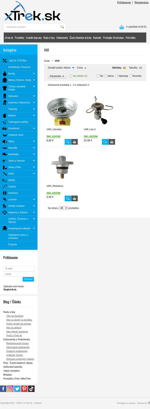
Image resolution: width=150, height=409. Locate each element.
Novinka (137, 76)
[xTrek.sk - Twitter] (17, 391)
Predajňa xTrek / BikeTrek (17, 378)
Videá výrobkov (11, 370)
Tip (101, 76)
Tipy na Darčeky (14, 316)
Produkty (19, 37)
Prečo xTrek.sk (14, 335)
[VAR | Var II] (99, 126)
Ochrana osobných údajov (20, 359)
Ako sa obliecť (13, 327)
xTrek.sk (9, 37)
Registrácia (141, 2)
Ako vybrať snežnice (17, 331)
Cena (80, 67)
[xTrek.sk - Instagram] (10, 391)
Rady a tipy (48, 37)
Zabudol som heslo (14, 286)
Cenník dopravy (33, 37)
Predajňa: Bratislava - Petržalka (119, 37)
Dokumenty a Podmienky (16, 339)
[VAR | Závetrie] (62, 126)
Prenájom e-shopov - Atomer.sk (132, 403)
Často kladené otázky (80, 37)
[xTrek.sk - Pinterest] (24, 391)
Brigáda (7, 374)
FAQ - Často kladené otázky (18, 363)
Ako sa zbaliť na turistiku (19, 320)
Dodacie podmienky (17, 351)
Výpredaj (123, 76)
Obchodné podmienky (18, 347)
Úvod (47, 61)
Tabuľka (133, 67)
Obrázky (116, 67)
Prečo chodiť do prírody (18, 323)
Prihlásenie (124, 2)
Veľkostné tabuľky (12, 367)
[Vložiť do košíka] (74, 142)
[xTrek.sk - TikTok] (31, 391)
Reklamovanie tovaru (17, 343)
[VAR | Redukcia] (62, 182)
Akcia (111, 76)
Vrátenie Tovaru (14, 355)
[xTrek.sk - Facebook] (3, 391)
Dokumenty (62, 37)
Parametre (57, 76)
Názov (67, 67)
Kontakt (97, 37)
